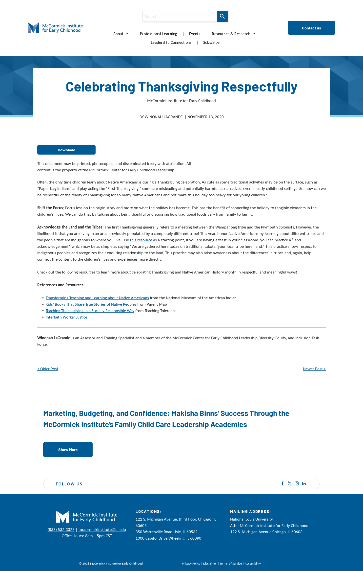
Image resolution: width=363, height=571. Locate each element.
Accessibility (253, 563)
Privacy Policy (191, 563)
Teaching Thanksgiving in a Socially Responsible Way (90, 310)
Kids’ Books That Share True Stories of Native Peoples (91, 304)
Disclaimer (210, 563)
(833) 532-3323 (61, 529)
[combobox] (179, 16)
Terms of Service (231, 563)
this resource (141, 240)
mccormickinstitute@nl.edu (102, 529)
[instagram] (297, 484)
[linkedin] (304, 484)
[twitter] (290, 484)
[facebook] (282, 484)
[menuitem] (121, 34)
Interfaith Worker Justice (66, 317)
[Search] (222, 16)
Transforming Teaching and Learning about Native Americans (97, 297)
